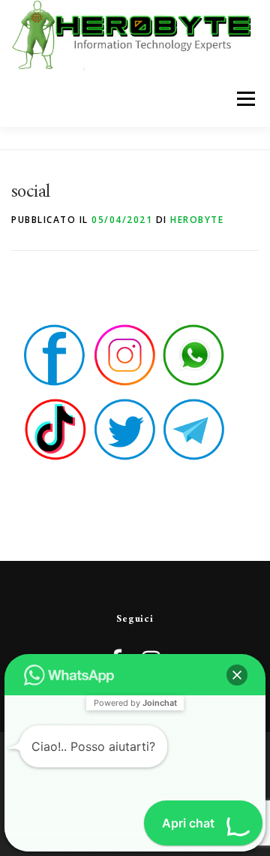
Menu (244, 98)
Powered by (135, 703)
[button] (237, 675)
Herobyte (197, 219)
